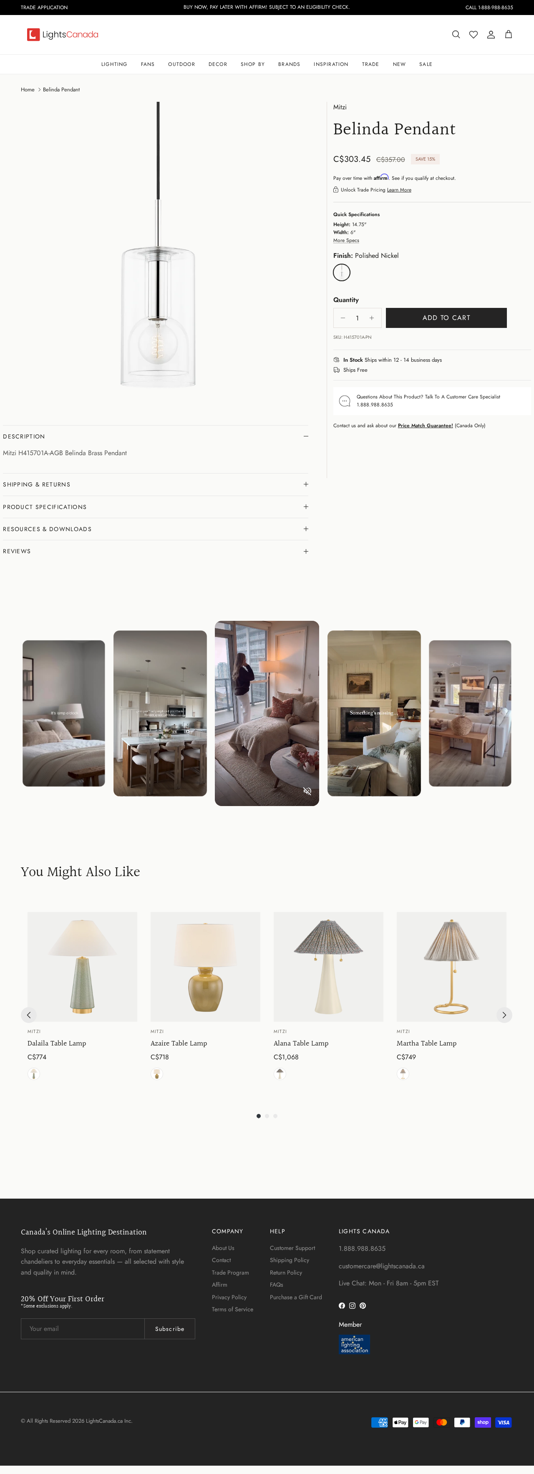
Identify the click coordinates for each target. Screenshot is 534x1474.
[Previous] (29, 1015)
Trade (371, 64)
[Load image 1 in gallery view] (155, 254)
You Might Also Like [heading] (80, 873)
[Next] (504, 1015)
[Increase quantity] (374, 318)
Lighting (114, 64)
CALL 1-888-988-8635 (489, 7)
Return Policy (286, 1272)
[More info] (446, 360)
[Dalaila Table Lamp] (82, 967)
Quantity (346, 299)
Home (28, 89)
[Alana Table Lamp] (328, 967)
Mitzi (340, 107)
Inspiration (331, 64)
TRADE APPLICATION (44, 7)
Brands (289, 64)
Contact (221, 1260)
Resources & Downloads (47, 529)
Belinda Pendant (61, 89)
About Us (223, 1248)
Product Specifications (45, 507)
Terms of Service (232, 1309)
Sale (426, 64)
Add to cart (446, 318)
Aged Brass (34, 1074)
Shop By (253, 64)
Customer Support (292, 1248)
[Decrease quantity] (341, 318)
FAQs (276, 1284)
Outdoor (181, 64)
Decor (218, 64)
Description (24, 436)
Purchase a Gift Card (296, 1297)
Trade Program (230, 1272)
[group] (82, 997)
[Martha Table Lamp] (451, 967)
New (399, 64)
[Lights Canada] (62, 34)
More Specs (346, 240)
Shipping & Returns (37, 484)
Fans (148, 64)
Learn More (399, 189)
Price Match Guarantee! (425, 425)
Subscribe (169, 1329)
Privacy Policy (229, 1297)
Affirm (219, 1284)
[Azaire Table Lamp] (205, 967)
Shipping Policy (289, 1260)
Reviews (17, 551)
